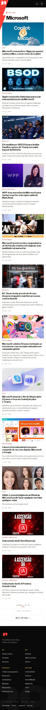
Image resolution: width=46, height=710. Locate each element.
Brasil (27, 692)
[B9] (4, 2)
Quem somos (7, 654)
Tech (27, 688)
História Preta (7, 692)
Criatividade (30, 672)
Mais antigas (23, 618)
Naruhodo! (6, 688)
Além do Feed (30, 658)
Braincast (6, 676)
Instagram (6, 705)
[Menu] (42, 4)
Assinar (28, 654)
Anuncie (5, 662)
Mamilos (5, 684)
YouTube (30, 705)
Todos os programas (10, 672)
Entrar (27, 662)
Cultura (28, 676)
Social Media (30, 680)
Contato (5, 658)
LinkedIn (21, 705)
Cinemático (6, 680)
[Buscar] (37, 4)
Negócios (29, 684)
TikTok (13, 705)
